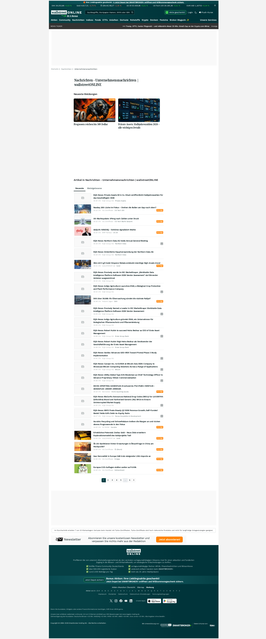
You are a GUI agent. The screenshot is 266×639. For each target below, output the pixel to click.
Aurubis (114, 427)
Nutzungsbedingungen (160, 594)
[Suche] (132, 12)
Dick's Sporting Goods (120, 392)
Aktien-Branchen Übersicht (123, 587)
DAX (115, 301)
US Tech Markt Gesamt (123, 221)
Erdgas (117, 459)
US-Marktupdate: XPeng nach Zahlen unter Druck (116, 218)
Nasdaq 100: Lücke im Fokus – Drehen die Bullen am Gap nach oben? (124, 207)
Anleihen (113, 20)
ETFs (105, 20)
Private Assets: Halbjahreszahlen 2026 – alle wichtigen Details (139, 126)
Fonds (98, 20)
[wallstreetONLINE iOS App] (154, 603)
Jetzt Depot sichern (94, 580)
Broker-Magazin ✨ (179, 20)
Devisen (154, 20)
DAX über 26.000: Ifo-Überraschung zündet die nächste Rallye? (122, 298)
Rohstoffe (135, 20)
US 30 (115, 233)
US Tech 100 (119, 210)
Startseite (54, 69)
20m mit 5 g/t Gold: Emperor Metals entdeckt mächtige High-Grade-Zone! (126, 263)
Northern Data (120, 244)
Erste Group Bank (122, 336)
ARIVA (116, 609)
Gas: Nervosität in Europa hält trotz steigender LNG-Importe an (122, 456)
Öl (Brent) (118, 449)
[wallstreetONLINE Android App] (170, 603)
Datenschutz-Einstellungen (140, 594)
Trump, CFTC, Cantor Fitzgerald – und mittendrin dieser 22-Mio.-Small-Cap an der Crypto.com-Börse (150, 26)
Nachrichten (78, 20)
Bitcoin (117, 369)
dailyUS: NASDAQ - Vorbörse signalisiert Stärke (114, 230)
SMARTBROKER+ (166, 569)
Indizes (89, 20)
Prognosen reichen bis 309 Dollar (91, 124)
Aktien (54, 20)
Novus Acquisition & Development (128, 416)
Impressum (102, 594)
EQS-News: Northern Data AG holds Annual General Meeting (120, 241)
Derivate (124, 20)
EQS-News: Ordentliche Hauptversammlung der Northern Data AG (123, 252)
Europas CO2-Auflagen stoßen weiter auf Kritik (114, 467)
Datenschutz (123, 594)
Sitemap (140, 587)
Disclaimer (112, 594)
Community (65, 20)
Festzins (164, 20)
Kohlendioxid (119, 470)
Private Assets (120, 201)
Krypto (145, 20)
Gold (118, 266)
